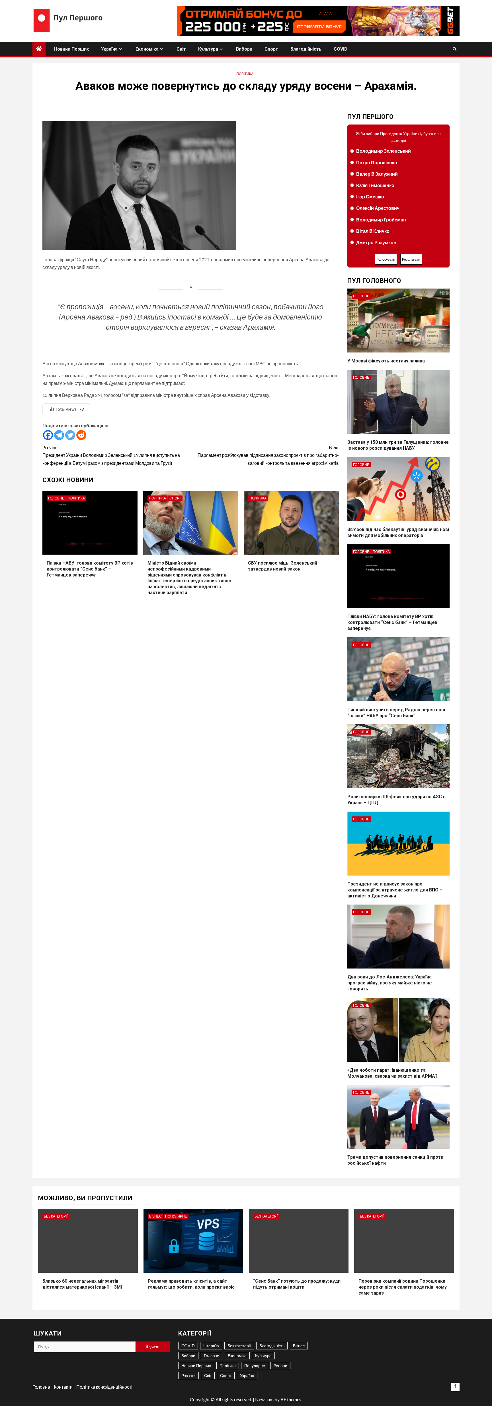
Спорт (271, 49)
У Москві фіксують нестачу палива (386, 361)
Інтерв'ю (211, 1345)
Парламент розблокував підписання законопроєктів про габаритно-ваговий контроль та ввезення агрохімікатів (268, 455)
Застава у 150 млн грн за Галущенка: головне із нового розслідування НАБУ (398, 445)
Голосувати (386, 259)
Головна (41, 1387)
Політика (244, 74)
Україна (109, 49)
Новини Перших (71, 49)
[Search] (454, 48)
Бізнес (155, 1216)
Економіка (147, 49)
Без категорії (55, 1216)
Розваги (188, 1375)
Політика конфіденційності (104, 1387)
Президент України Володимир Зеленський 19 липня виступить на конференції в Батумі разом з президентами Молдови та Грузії (111, 455)
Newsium (264, 1399)
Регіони (280, 1365)
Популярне (176, 1216)
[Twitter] (70, 435)
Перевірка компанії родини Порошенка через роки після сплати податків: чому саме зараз (402, 1287)
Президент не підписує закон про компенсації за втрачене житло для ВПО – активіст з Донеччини (394, 890)
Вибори (244, 49)
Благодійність (305, 49)
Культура (208, 49)
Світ (181, 49)
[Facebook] (48, 435)
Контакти (63, 1387)
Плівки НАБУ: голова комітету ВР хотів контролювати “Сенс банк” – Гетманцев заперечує (90, 569)
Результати (411, 259)
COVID (340, 49)
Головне (56, 498)
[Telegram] (59, 435)
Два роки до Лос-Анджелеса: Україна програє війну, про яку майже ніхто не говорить (389, 983)
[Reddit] (81, 435)
